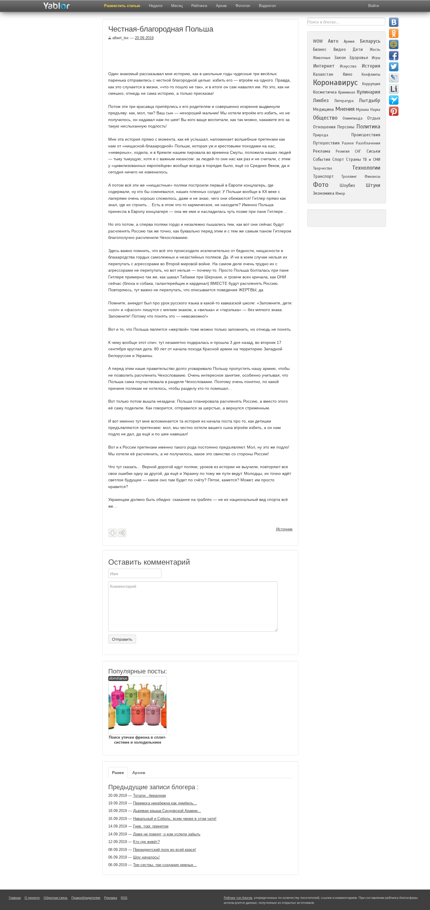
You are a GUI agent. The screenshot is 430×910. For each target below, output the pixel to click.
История (371, 66)
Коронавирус (335, 82)
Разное (348, 143)
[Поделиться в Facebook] (393, 55)
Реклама (321, 151)
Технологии (366, 167)
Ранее (118, 772)
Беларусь (370, 41)
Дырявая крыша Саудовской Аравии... (167, 811)
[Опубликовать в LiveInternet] (393, 89)
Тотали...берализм (149, 795)
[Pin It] (393, 111)
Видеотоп (267, 6)
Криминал (346, 92)
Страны (353, 159)
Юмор (340, 193)
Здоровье (358, 57)
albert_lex (120, 38)
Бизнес (319, 49)
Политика (368, 126)
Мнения (345, 109)
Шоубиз (347, 185)
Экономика (323, 193)
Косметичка (325, 92)
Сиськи (373, 151)
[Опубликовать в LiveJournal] (393, 77)
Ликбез (321, 100)
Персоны (346, 127)
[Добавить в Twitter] (393, 66)
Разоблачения (368, 143)
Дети (357, 49)
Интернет (324, 66)
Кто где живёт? (146, 842)
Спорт (338, 159)
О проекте (32, 897)
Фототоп (242, 6)
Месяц (177, 6)
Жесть (375, 49)
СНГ (358, 151)
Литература (344, 101)
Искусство (348, 66)
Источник (284, 529)
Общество (325, 117)
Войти (373, 6)
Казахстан (323, 74)
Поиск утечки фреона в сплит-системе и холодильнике (137, 710)
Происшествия (365, 134)
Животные (322, 58)
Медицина (323, 109)
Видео (339, 49)
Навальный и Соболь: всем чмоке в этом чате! (174, 818)
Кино (347, 74)
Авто (333, 41)
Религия (343, 151)
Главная (15, 897)
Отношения (324, 127)
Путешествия (326, 143)
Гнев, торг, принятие (150, 826)
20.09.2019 (144, 38)
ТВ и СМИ (371, 159)
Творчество (322, 168)
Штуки (373, 185)
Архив (221, 6)
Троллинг (349, 176)
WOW (318, 41)
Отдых (373, 118)
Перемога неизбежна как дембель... (165, 803)
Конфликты (371, 74)
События (321, 159)
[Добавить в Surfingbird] (393, 100)
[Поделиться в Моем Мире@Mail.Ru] (393, 44)
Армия (349, 41)
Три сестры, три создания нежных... (165, 865)
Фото (320, 184)
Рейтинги (199, 6)
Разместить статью (122, 6)
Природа (320, 135)
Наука (375, 109)
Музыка (362, 109)
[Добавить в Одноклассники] (393, 33)
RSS (124, 897)
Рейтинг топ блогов (238, 897)
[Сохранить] (113, 533)
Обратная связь (56, 897)
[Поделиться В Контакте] (393, 22)
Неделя (155, 6)
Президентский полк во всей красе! (164, 849)
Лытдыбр (369, 100)
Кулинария (368, 92)
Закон (340, 57)
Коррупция (371, 84)
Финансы (372, 176)
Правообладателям (85, 897)
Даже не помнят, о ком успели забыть (166, 834)
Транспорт (323, 176)
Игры (376, 58)
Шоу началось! (146, 857)
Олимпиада (352, 118)
